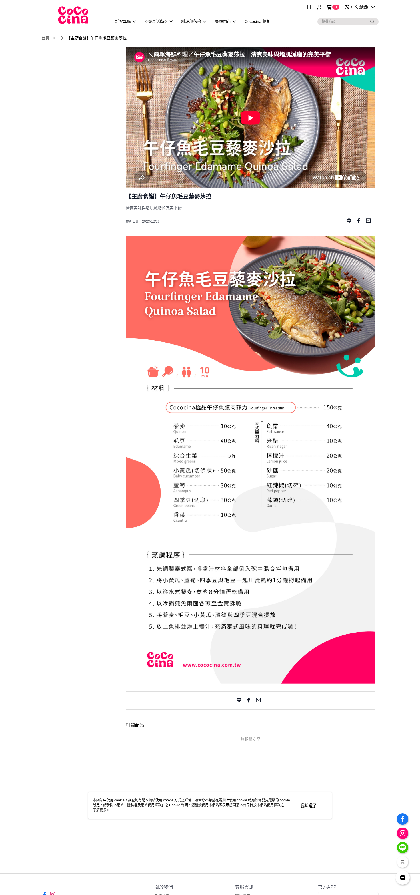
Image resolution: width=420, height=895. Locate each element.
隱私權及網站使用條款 (144, 805)
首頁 (45, 38)
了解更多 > (101, 810)
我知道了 (309, 805)
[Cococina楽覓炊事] (73, 15)
